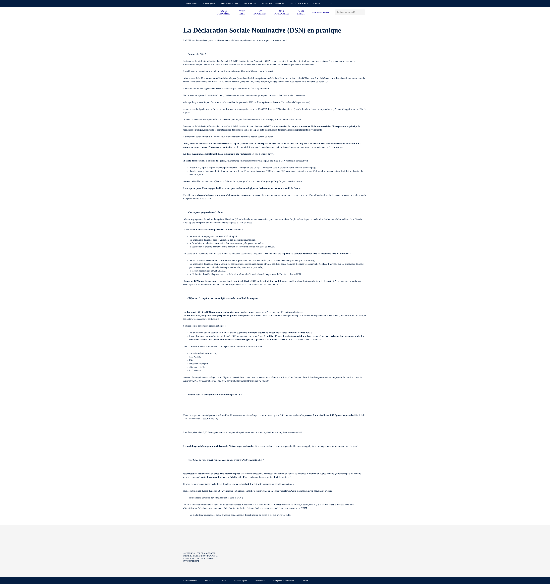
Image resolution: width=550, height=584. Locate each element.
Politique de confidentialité (283, 581)
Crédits (223, 581)
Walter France (192, 3)
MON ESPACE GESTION (273, 3)
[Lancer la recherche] (363, 12)
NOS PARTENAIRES (281, 12)
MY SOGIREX (250, 3)
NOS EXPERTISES (260, 12)
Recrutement (260, 581)
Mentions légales (240, 581)
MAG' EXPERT (301, 12)
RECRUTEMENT (320, 12)
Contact (329, 3)
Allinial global (209, 3)
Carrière (317, 3)
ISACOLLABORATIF (298, 3)
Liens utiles (208, 581)
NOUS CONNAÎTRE (223, 12)
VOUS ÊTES (242, 12)
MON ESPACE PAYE (229, 3)
